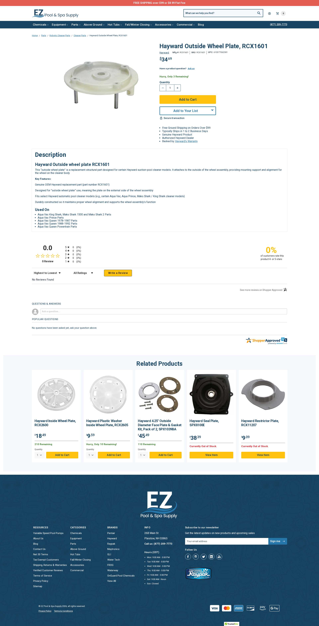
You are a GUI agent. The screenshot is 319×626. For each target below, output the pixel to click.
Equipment (59, 24)
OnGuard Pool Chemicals (121, 575)
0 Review (52, 261)
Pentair (111, 533)
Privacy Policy (40, 580)
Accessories (163, 24)
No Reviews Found (43, 279)
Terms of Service (42, 575)
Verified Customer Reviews (48, 570)
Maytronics (113, 549)
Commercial (185, 24)
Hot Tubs (114, 24)
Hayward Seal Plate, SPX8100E (204, 423)
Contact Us (39, 549)
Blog (201, 24)
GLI (109, 554)
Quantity (165, 82)
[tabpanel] (56, 416)
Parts (74, 24)
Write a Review (118, 273)
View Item (211, 455)
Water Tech (113, 559)
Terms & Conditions (63, 611)
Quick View (56, 395)
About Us (38, 538)
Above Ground (93, 24)
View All (111, 580)
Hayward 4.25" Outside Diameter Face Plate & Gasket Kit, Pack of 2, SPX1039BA (159, 425)
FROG (110, 565)
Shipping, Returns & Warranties (50, 565)
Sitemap (37, 586)
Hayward (112, 538)
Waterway (112, 570)
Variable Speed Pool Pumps (48, 533)
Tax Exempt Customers (46, 559)
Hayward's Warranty (186, 141)
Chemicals (40, 24)
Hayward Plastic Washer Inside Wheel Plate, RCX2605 (107, 423)
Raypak (111, 543)
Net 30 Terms (40, 554)
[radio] (159, 247)
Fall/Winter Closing (137, 24)
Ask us (191, 68)
